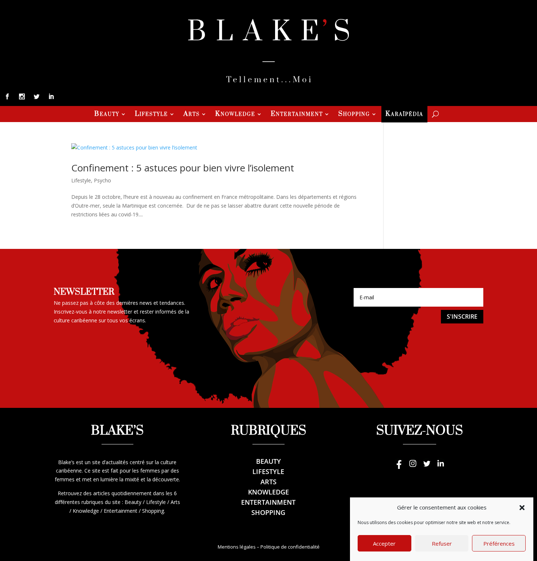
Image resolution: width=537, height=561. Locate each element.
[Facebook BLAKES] (398, 466)
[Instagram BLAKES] (412, 466)
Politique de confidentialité (290, 546)
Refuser (442, 543)
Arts (191, 114)
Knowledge (235, 114)
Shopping (354, 114)
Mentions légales (237, 546)
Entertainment (297, 114)
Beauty (106, 114)
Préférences (499, 543)
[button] (522, 507)
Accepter (384, 543)
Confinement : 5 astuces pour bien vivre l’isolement (182, 167)
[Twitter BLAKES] (426, 466)
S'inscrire (462, 316)
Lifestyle (151, 114)
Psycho (102, 180)
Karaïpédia (404, 114)
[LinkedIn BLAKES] (440, 466)
